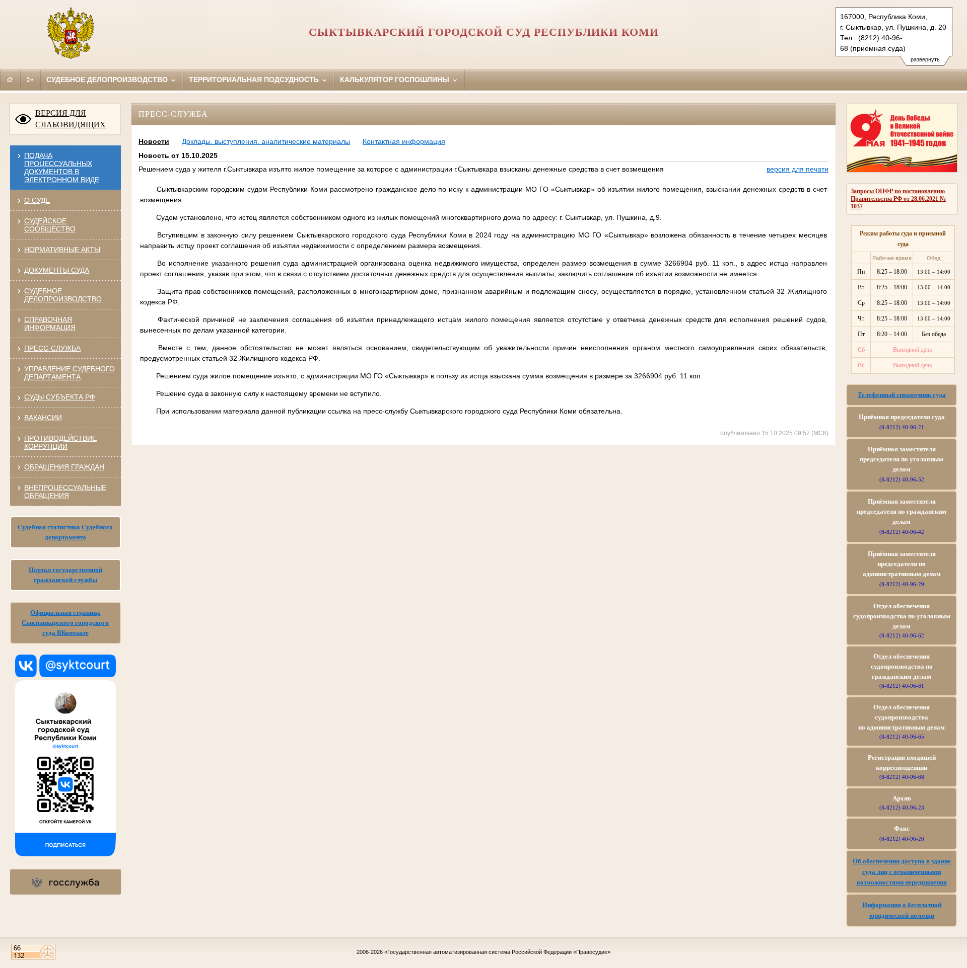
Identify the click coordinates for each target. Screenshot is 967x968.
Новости (154, 141)
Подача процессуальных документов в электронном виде (61, 167)
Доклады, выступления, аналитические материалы (266, 141)
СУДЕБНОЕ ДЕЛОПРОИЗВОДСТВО (63, 295)
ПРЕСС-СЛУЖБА (52, 348)
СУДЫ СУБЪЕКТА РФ (59, 397)
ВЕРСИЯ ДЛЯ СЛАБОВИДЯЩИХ (70, 119)
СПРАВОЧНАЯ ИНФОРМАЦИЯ (50, 323)
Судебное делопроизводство (108, 79)
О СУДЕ (37, 200)
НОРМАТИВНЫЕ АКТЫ (62, 250)
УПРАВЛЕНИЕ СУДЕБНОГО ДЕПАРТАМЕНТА (69, 373)
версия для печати (797, 169)
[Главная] (10, 79)
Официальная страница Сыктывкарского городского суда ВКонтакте (65, 622)
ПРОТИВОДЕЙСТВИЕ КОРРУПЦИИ (60, 442)
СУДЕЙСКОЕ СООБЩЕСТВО (50, 225)
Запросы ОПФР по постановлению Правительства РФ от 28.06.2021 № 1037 (898, 199)
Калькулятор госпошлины (395, 79)
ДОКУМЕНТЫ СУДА (56, 270)
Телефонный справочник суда (902, 394)
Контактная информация (404, 141)
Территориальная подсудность (255, 79)
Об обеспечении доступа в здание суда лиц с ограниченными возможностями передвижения (902, 871)
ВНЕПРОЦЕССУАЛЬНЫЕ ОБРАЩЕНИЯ (65, 491)
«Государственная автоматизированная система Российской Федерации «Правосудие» (497, 952)
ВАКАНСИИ (43, 418)
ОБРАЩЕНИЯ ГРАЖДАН (64, 467)
